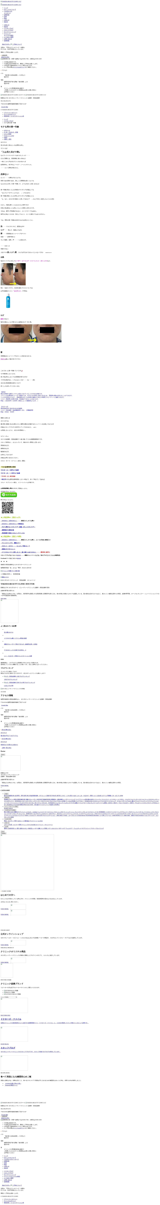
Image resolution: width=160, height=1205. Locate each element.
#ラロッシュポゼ (9, 135)
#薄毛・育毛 (7, 139)
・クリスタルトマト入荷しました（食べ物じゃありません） (19, 552)
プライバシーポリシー (10, 112)
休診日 (6, 22)
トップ (6, 8)
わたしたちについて (10, 9)
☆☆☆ (19, 555)
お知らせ (6, 20)
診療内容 (6, 15)
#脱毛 (5, 137)
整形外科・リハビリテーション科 (14, 116)
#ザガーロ (7, 130)
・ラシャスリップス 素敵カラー (11, 543)
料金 (5, 18)
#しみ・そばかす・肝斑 (11, 132)
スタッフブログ (8, 30)
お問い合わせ (8, 39)
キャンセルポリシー (19, 67)
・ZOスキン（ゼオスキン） (9, 520)
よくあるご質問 (8, 37)
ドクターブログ (8, 28)
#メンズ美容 (7, 134)
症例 (5, 16)
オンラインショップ (10, 32)
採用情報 (6, 40)
